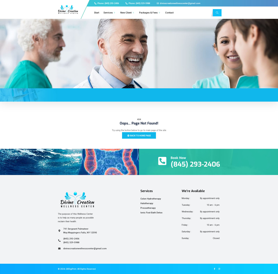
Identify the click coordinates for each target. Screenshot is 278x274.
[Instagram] (218, 269)
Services (108, 12)
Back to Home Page (140, 135)
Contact (169, 12)
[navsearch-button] (217, 12)
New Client (126, 12)
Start (96, 12)
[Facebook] (213, 269)
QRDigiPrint (71, 269)
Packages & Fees (148, 12)
